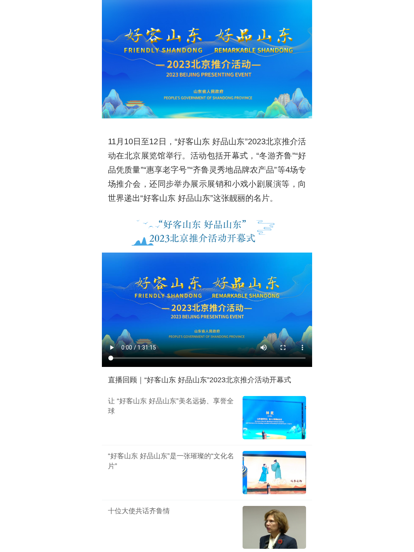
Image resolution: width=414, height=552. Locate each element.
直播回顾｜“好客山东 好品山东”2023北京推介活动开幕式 (199, 380)
